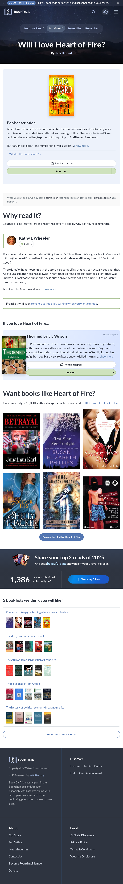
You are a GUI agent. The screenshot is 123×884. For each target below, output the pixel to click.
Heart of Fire (32, 28)
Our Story (15, 835)
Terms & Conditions (82, 849)
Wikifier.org (37, 775)
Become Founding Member (26, 863)
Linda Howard (63, 53)
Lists (92, 28)
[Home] (19, 12)
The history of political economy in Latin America (35, 707)
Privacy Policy (79, 842)
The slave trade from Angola (23, 683)
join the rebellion (102, 197)
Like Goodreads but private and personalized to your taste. (73, 2)
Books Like (74, 28)
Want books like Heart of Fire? (49, 393)
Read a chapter (63, 163)
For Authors (16, 842)
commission (52, 197)
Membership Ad (110, 334)
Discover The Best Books (86, 766)
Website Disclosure (82, 856)
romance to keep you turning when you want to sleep (64, 303)
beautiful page (56, 563)
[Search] (94, 11)
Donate (13, 870)
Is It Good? (56, 28)
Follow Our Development (86, 773)
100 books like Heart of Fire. (102, 403)
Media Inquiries (18, 849)
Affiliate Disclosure (82, 835)
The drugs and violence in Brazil (25, 636)
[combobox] (94, 11)
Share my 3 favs (90, 579)
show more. (81, 145)
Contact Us (16, 856)
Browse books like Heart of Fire (61, 536)
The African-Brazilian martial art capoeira (31, 660)
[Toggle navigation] (116, 11)
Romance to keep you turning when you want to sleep (38, 612)
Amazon (61, 171)
